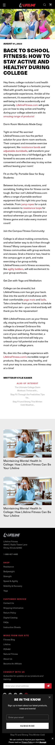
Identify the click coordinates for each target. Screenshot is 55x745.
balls (43, 299)
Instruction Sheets (12, 627)
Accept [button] (42, 742)
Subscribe (27, 725)
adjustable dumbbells (15, 151)
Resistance (8, 566)
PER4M (6, 649)
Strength (7, 576)
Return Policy (9, 612)
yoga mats (29, 299)
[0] (50, 5)
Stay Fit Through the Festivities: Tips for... (27, 396)
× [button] (52, 738)
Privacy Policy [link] (27, 742)
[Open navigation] (4, 5)
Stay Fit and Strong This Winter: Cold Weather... (27, 403)
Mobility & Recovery (12, 585)
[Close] (50, 697)
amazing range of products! (18, 116)
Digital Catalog (10, 617)
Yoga (5, 590)
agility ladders (15, 269)
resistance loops (32, 208)
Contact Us (8, 603)
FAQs (5, 622)
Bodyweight (9, 571)
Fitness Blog (9, 639)
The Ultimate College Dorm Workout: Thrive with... (27, 389)
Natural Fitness (10, 653)
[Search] (45, 5)
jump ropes (27, 204)
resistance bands (30, 147)
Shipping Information (13, 607)
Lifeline (6, 644)
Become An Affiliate (12, 663)
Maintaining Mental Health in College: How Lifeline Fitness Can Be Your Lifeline (27, 464)
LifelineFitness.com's (15, 357)
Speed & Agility (10, 581)
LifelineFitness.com (27, 105)
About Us (7, 658)
